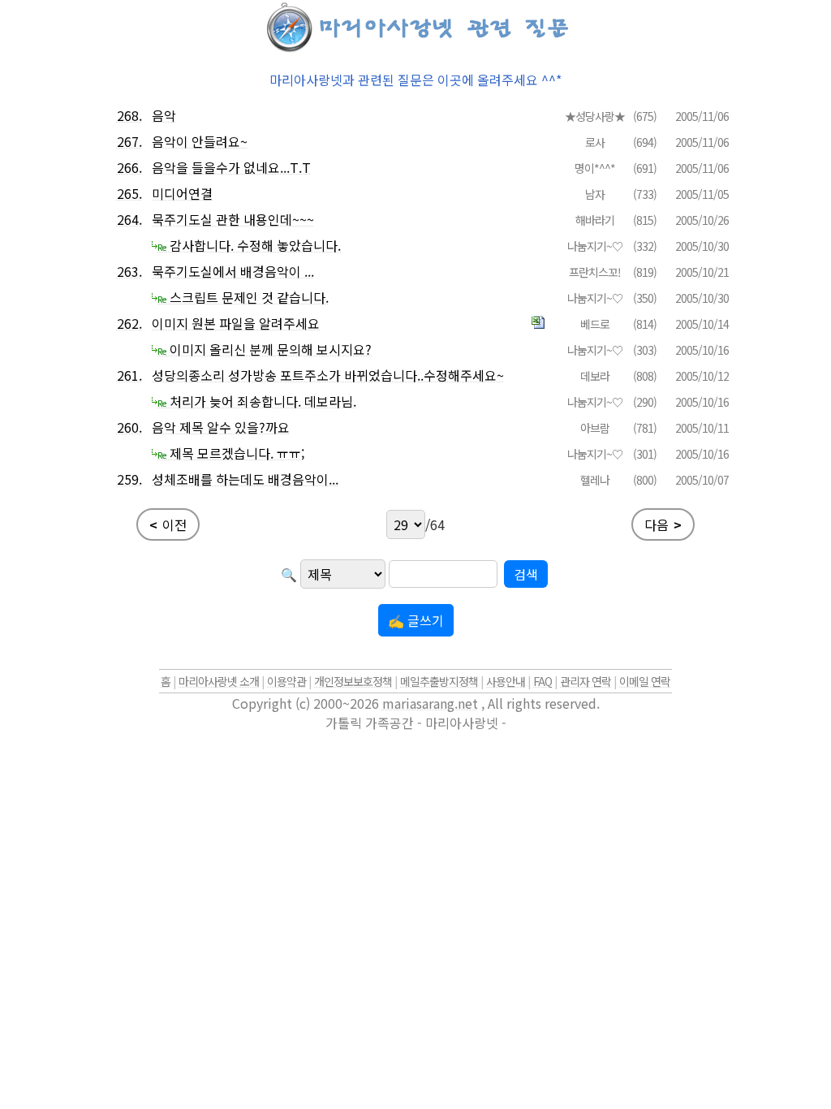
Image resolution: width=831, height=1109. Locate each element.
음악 (164, 115)
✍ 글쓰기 (416, 620)
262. (129, 323)
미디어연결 (182, 193)
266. (129, 167)
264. (129, 219)
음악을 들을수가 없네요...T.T (231, 167)
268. (129, 115)
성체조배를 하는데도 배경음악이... (245, 479)
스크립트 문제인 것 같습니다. (243, 297)
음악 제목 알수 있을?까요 (221, 427)
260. (129, 427)
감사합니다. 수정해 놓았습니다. (249, 245)
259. (129, 479)
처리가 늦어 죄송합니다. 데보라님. (256, 401)
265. (129, 193)
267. (129, 141)
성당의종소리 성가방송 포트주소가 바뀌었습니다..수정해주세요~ (328, 375)
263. (129, 271)
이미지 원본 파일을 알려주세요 (236, 323)
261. (129, 375)
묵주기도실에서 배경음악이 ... (233, 271)
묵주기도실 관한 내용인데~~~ (233, 219)
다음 (663, 524)
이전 (168, 524)
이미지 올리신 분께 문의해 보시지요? (264, 349)
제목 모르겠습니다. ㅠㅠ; (230, 453)
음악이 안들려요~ (200, 141)
